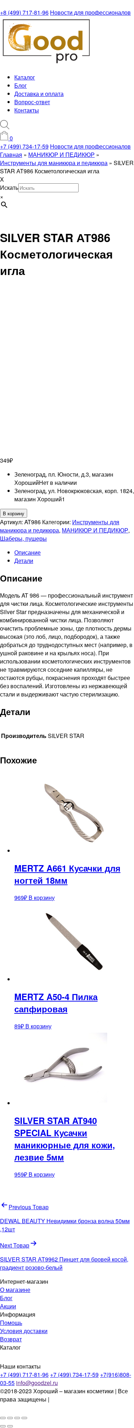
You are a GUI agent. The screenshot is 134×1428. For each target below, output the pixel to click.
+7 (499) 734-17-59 (24, 146)
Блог (20, 85)
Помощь (11, 1322)
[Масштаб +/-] (3, 1418)
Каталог (24, 77)
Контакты (26, 110)
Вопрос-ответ (32, 102)
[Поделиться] (17, 1418)
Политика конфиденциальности (38, 1403)
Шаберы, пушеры (23, 538)
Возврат (11, 1339)
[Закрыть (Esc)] (24, 1418)
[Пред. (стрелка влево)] (3, 1426)
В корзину (13, 513)
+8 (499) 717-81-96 (24, 12)
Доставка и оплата (39, 94)
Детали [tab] (23, 560)
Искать (9, 187)
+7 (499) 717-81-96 (24, 1374)
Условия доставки (24, 1331)
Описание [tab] (27, 552)
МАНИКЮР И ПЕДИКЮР (95, 530)
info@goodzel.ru (37, 1383)
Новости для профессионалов (90, 12)
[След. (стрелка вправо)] (10, 1426)
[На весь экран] (10, 1418)
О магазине (15, 1289)
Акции (8, 1306)
